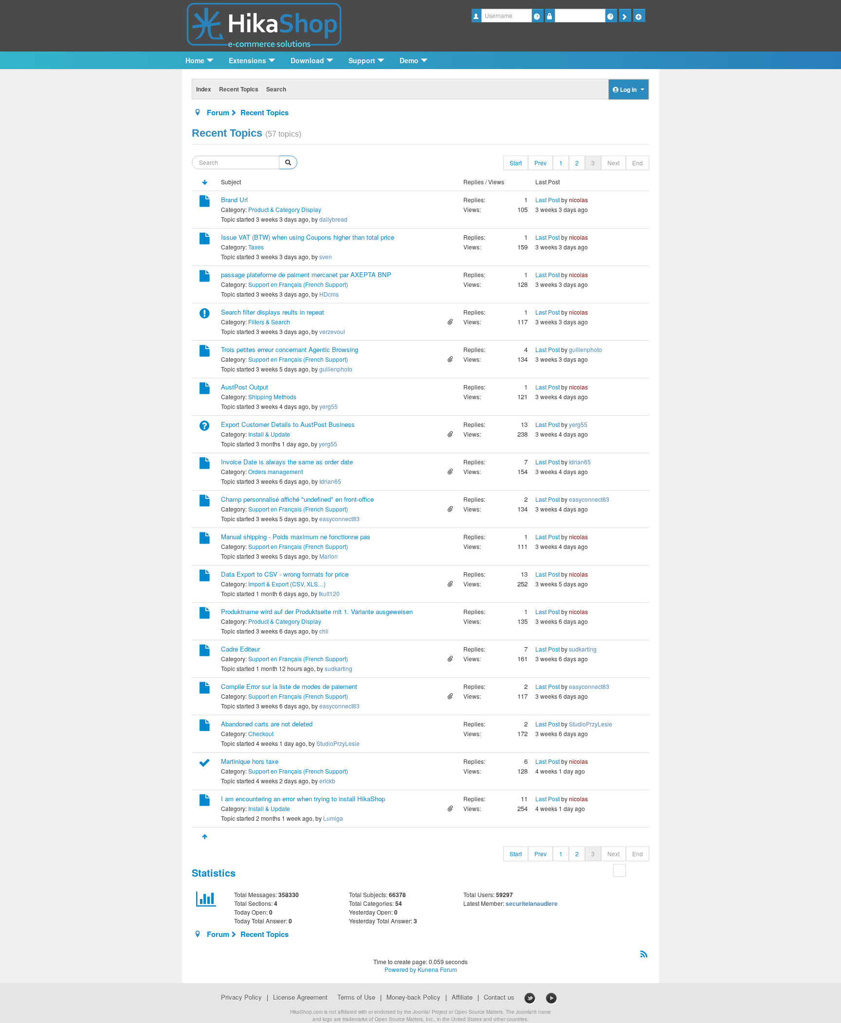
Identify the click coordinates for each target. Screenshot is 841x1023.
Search (276, 89)
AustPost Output (244, 386)
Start (516, 163)
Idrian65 (330, 481)
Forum (218, 112)
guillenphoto (335, 369)
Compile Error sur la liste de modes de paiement (289, 686)
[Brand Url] (205, 202)
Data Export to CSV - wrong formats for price (284, 574)
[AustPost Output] (205, 390)
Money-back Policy (413, 997)
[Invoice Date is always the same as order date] (205, 464)
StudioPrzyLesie (338, 743)
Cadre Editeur (240, 648)
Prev (540, 163)
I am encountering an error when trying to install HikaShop (303, 798)
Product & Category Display (284, 209)
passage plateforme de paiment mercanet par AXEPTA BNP (306, 274)
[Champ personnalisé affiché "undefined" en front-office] (205, 502)
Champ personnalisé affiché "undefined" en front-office (297, 499)
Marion (328, 556)
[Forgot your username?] (537, 15)
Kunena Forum (437, 969)
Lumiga (333, 818)
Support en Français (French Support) (298, 284)
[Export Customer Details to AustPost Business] (205, 427)
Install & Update (269, 434)
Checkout (261, 733)
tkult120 (329, 593)
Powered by (400, 969)
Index (203, 89)
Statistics (214, 872)
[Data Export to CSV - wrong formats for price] (205, 577)
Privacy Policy (241, 997)
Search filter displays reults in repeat (272, 312)
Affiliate (462, 997)
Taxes (256, 247)
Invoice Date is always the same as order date (287, 461)
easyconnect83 (339, 518)
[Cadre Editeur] (205, 652)
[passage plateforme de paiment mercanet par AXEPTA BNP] (205, 277)
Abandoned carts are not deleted (266, 723)
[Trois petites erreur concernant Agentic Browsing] (205, 352)
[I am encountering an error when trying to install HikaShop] (205, 801)
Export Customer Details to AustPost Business (288, 424)
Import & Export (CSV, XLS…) (287, 584)
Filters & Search (269, 321)
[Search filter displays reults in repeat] (205, 315)
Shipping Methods (272, 396)
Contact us (499, 997)
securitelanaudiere (532, 903)
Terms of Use (356, 997)
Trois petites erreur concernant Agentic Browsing (289, 349)
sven (325, 256)
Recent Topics (238, 89)
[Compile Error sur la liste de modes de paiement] (205, 689)
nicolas (578, 199)
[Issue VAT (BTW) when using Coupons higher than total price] (205, 240)
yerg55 (328, 406)
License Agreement (300, 997)
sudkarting (338, 668)
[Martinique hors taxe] (204, 764)
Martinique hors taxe (249, 761)
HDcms (329, 294)
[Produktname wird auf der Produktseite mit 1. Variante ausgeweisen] (205, 614)
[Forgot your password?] (611, 15)
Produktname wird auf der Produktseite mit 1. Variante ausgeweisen (317, 611)
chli (324, 631)
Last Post (547, 199)
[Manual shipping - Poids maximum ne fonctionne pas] (205, 539)
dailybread (333, 219)
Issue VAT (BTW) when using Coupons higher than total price (307, 237)
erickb (327, 780)
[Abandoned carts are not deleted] (205, 727)
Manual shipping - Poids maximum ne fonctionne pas (295, 536)
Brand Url (234, 199)
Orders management (275, 471)
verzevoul (332, 331)
